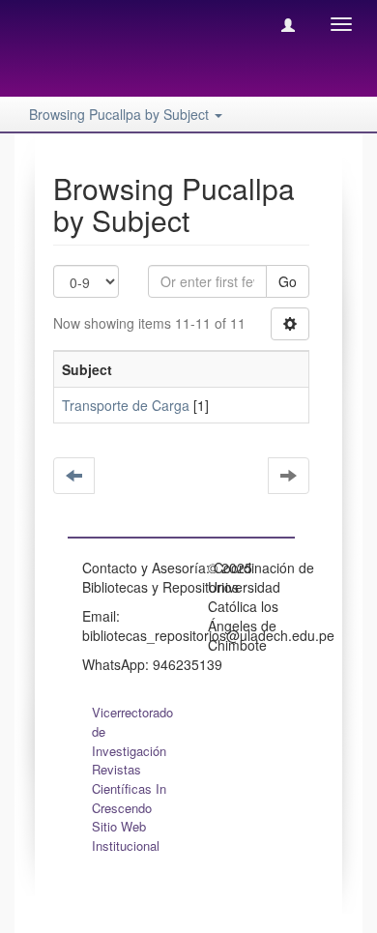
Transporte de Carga (125, 405)
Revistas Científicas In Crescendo (129, 788)
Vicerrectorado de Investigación (132, 731)
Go (287, 281)
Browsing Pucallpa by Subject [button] (121, 114)
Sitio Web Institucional (126, 836)
